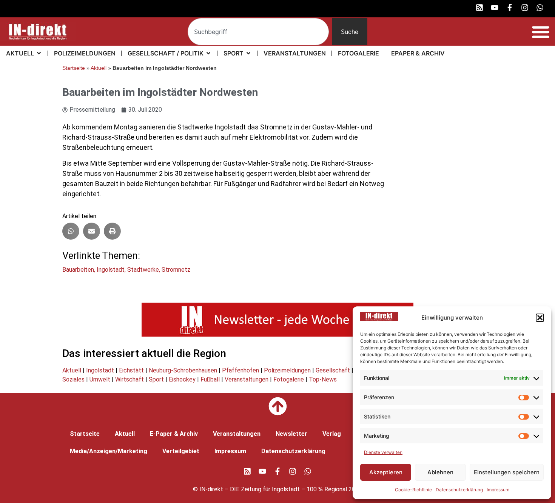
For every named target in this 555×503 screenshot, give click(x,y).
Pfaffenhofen (240, 370)
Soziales (73, 379)
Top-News (323, 379)
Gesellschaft (333, 370)
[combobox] (258, 31)
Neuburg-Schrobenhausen (183, 370)
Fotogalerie (288, 379)
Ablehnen (440, 472)
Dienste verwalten (383, 452)
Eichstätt (131, 370)
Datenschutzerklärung (459, 489)
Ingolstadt (111, 269)
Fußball (210, 379)
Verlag (331, 433)
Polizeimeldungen (287, 370)
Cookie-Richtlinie (413, 489)
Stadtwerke (143, 269)
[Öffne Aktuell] (39, 53)
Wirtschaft (129, 379)
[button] (540, 317)
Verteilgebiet (180, 451)
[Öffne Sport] (248, 53)
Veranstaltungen (246, 379)
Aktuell (98, 68)
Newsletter (291, 433)
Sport (156, 379)
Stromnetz (176, 269)
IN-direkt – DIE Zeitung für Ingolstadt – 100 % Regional (273, 489)
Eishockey (182, 379)
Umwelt (99, 379)
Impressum (498, 489)
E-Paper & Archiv (174, 433)
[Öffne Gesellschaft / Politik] (208, 53)
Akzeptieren (385, 472)
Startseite (73, 68)
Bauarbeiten (78, 269)
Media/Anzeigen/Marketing (108, 451)
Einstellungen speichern (507, 472)
